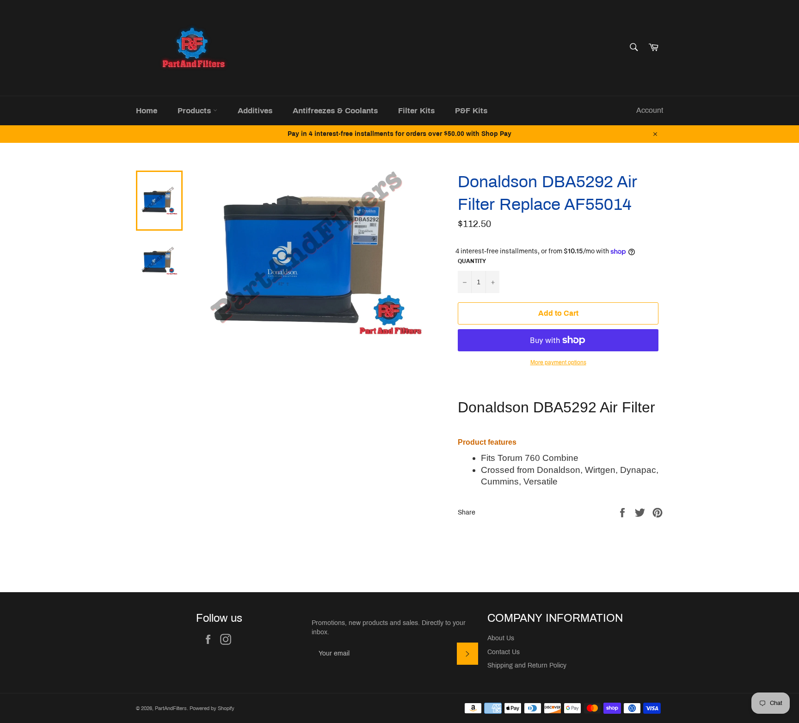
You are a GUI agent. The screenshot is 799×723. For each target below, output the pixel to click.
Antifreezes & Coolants (335, 110)
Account (649, 110)
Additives (255, 110)
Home (146, 110)
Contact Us (503, 652)
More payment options (558, 362)
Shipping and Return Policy (526, 665)
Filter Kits (416, 110)
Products (195, 110)
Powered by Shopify (212, 708)
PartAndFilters (171, 708)
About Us (500, 638)
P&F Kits (471, 110)
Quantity (472, 261)
